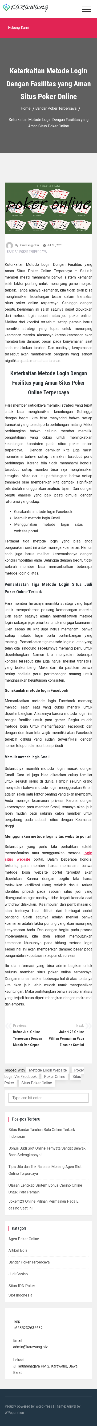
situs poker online (36, 1083)
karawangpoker (29, 245)
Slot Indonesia (20, 1295)
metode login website (48, 1070)
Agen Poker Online (23, 1239)
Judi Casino (18, 1274)
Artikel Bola (17, 1250)
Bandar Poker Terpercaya (27, 252)
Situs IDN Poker (21, 1286)
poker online (54, 1076)
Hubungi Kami (18, 27)
